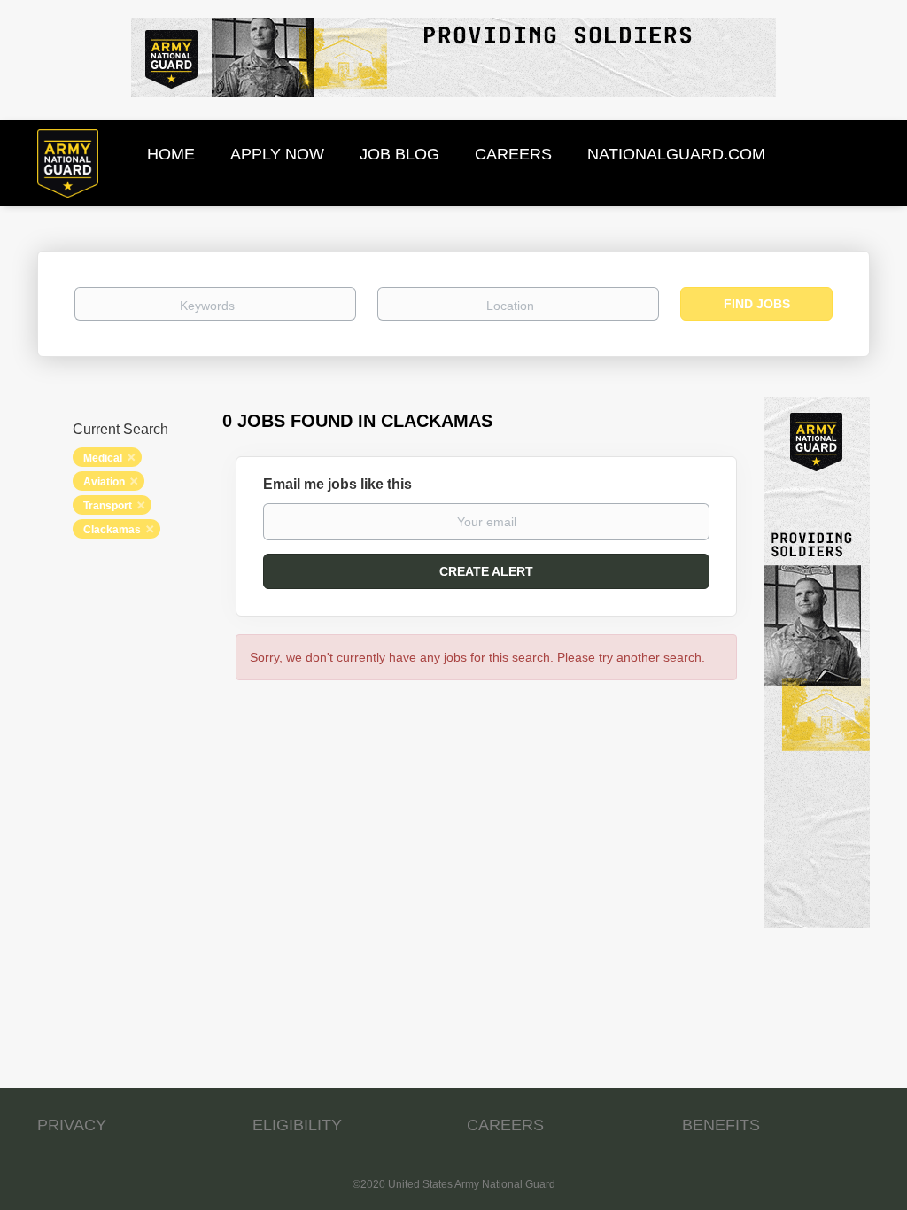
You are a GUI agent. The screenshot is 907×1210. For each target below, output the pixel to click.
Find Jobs (757, 304)
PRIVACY (71, 1125)
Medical (102, 458)
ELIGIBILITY (297, 1125)
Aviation (104, 482)
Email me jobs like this (337, 484)
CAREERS (505, 1125)
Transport (107, 506)
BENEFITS (721, 1125)
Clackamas (112, 530)
